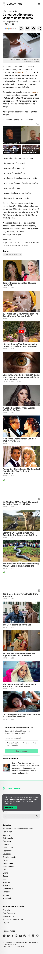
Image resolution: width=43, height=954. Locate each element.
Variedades (7, 892)
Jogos (5, 876)
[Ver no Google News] (10, 28)
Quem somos (8, 916)
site (29, 209)
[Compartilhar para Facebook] (33, 28)
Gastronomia (8, 866)
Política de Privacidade (17, 799)
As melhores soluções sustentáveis (18, 828)
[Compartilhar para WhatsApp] (21, 28)
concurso (20, 72)
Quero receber (21, 751)
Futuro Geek (8, 863)
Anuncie (6, 910)
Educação (13, 11)
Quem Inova (8, 889)
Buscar (6, 812)
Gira (4, 869)
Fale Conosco (9, 913)
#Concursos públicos (12, 254)
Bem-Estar (7, 832)
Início (5, 11)
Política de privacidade (13, 919)
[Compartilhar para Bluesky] (27, 28)
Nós (4, 879)
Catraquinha (8, 838)
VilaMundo (7, 898)
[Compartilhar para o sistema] (39, 28)
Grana (5, 873)
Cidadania (7, 844)
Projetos (6, 885)
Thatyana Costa (12, 22)
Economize (7, 851)
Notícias (6, 882)
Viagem (6, 895)
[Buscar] (37, 816)
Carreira (6, 835)
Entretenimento (9, 857)
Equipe (6, 923)
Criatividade (8, 847)
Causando (7, 841)
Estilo (5, 860)
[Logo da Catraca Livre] (12, 4)
